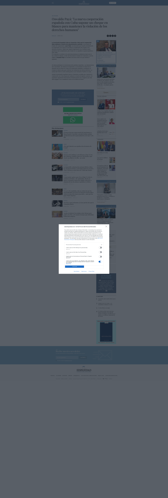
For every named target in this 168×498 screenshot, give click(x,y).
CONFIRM (74, 266)
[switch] (100, 247)
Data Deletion (76, 271)
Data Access (84, 271)
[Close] (106, 227)
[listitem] (84, 244)
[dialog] (84, 249)
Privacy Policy (91, 271)
